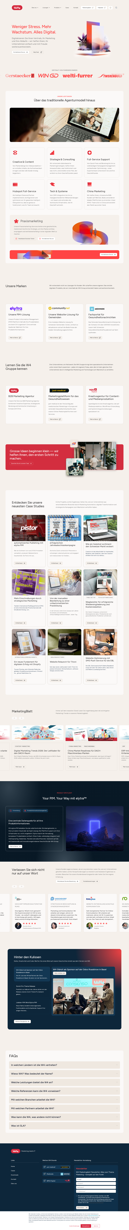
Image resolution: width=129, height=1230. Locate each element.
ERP (123, 746)
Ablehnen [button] (96, 1226)
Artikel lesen (19, 563)
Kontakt (75, 7)
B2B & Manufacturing (93, 536)
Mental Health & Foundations (96, 594)
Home (13, 1166)
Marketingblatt (86, 7)
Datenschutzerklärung (96, 1202)
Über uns (34, 7)
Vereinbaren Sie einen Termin (26, 238)
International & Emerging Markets (97, 539)
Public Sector (91, 597)
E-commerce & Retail (21, 536)
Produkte (56, 7)
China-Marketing (75, 746)
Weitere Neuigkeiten (21, 1021)
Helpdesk (100, 7)
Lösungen (45, 7)
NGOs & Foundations (57, 536)
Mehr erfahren (14, 337)
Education (18, 590)
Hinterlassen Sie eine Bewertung (66, 881)
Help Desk (36, 52)
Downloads (14, 1175)
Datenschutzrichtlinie (93, 1215)
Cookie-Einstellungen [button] (74, 1226)
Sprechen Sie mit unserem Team (20, 463)
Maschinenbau (89, 746)
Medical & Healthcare (57, 590)
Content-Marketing (22, 746)
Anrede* (79, 1179)
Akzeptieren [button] (86, 1226)
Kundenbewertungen (89, 881)
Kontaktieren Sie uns (19, 52)
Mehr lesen (19, 767)
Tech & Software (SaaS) (58, 594)
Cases (67, 7)
